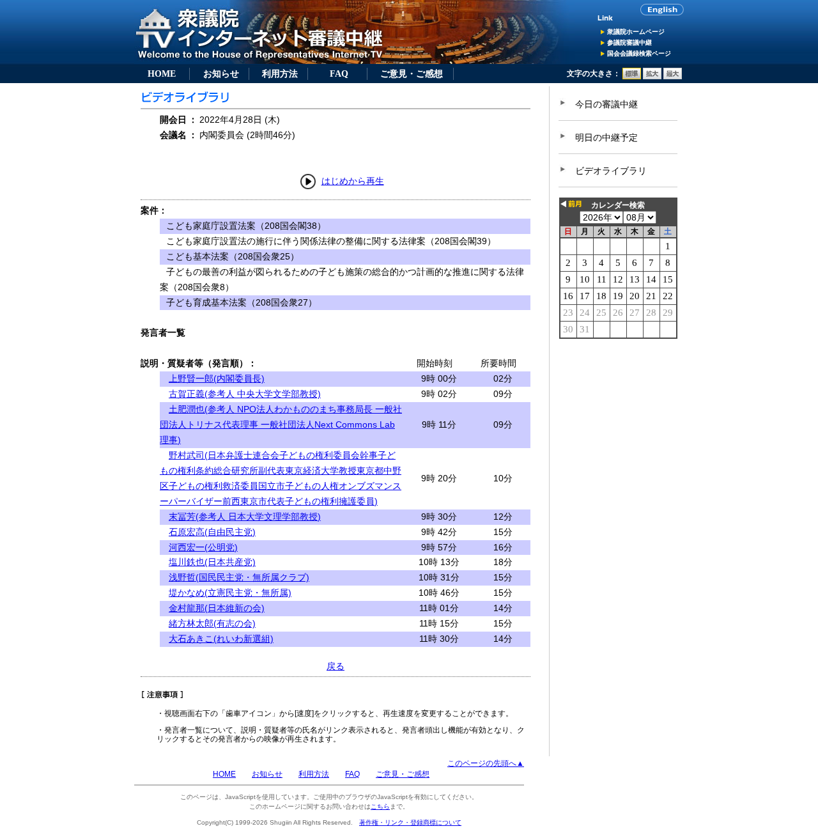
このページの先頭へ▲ (485, 763)
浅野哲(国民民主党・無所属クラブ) (239, 577)
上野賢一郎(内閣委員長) (217, 378)
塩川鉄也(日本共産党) (212, 562)
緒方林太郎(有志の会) (212, 623)
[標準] (631, 76)
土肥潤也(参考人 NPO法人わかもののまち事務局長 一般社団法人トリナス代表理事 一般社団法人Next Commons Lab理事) (281, 424)
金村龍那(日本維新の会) (217, 608)
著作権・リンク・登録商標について (410, 822)
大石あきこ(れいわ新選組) (221, 639)
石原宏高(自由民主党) (212, 532)
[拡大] (652, 76)
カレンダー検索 (618, 205)
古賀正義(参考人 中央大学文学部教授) (245, 394)
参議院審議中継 (629, 42)
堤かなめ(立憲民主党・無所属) (230, 592)
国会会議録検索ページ (639, 53)
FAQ (339, 73)
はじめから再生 (352, 181)
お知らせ (221, 73)
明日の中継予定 (606, 137)
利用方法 (280, 73)
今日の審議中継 (606, 104)
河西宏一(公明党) (203, 547)
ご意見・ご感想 (411, 73)
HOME (162, 73)
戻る (335, 666)
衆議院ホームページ (636, 31)
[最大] (672, 76)
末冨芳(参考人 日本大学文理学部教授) (245, 516)
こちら (380, 806)
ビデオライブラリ (611, 171)
